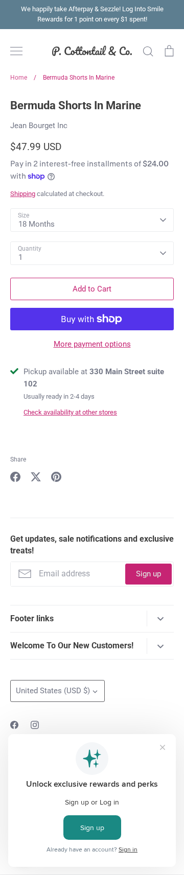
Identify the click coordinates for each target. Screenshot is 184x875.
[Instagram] (35, 725)
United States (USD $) (53, 690)
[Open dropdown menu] (160, 618)
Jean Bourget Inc (38, 125)
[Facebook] (14, 725)
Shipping (22, 194)
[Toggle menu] (16, 51)
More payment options (92, 344)
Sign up (148, 573)
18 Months (36, 224)
